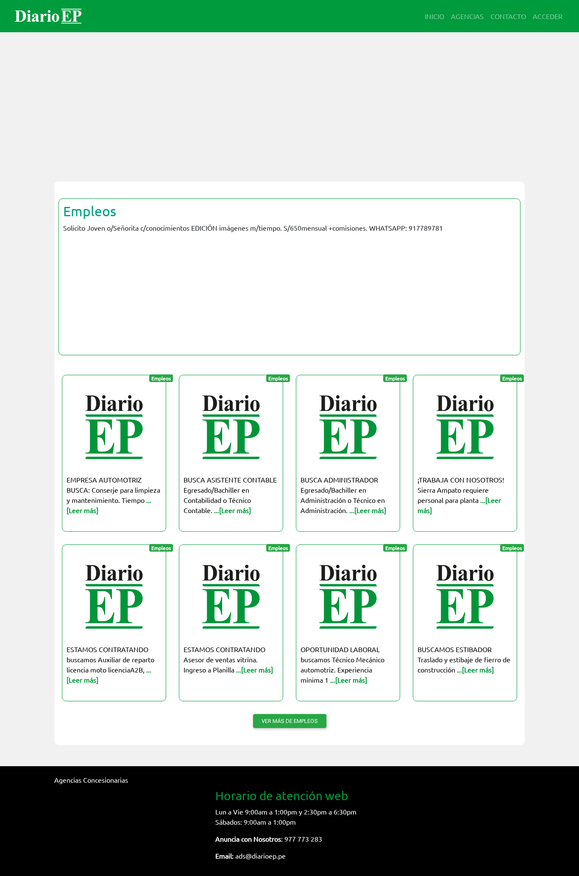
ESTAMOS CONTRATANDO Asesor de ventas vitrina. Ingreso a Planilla (228, 659)
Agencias (467, 16)
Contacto (508, 16)
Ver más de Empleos (290, 721)
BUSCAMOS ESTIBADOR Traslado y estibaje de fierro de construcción (464, 659)
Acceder (547, 16)
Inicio (434, 16)
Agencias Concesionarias (91, 780)
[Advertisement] (289, 101)
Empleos (89, 211)
